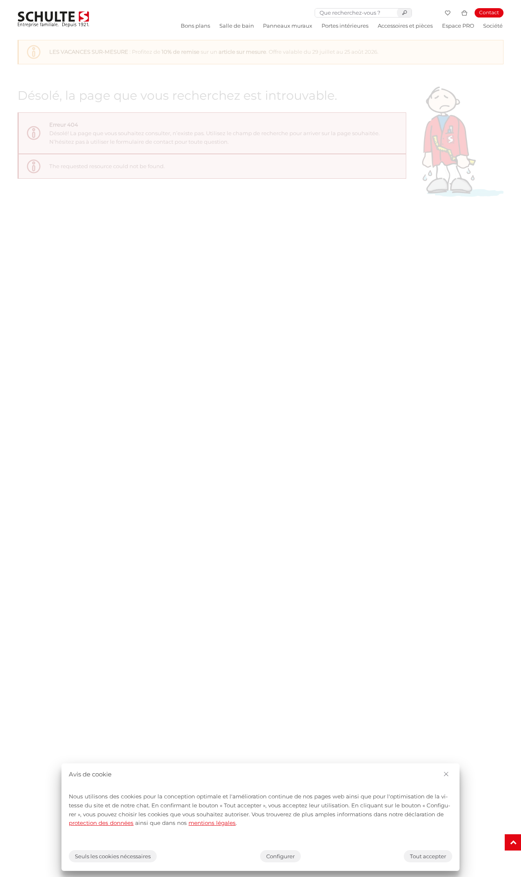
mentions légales (212, 823)
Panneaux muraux (287, 25)
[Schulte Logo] (53, 19)
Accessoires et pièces (405, 25)
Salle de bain (236, 25)
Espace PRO (458, 25)
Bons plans (195, 25)
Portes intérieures (345, 25)
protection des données (101, 823)
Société (493, 25)
